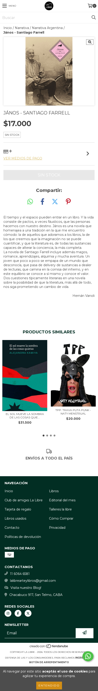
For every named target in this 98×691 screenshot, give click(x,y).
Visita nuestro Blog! (25, 588)
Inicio (7, 28)
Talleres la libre (60, 509)
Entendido (49, 685)
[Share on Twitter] (55, 201)
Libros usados (15, 518)
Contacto (12, 528)
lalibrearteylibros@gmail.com (33, 581)
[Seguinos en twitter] (28, 613)
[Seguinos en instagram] (8, 613)
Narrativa (22, 28)
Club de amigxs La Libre (24, 500)
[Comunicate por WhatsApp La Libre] (88, 656)
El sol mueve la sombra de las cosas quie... (25, 415)
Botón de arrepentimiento (49, 662)
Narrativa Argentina (47, 28)
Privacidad (57, 528)
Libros (54, 491)
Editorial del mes (62, 500)
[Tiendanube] (49, 647)
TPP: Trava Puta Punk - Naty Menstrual (73, 411)
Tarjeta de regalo (18, 509)
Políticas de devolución (23, 537)
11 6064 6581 (20, 574)
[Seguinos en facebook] (18, 613)
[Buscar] (93, 17)
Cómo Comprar (61, 518)
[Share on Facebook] (42, 201)
